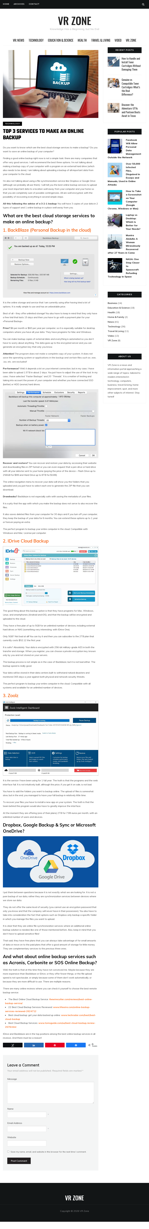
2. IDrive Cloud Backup (26, 541)
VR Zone (74, 20)
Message (12, 1078)
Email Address (14, 1123)
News (111, 321)
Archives (19, 4)
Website (11, 1137)
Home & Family (116, 317)
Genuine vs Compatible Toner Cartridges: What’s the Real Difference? (131, 87)
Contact (34, 4)
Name (10, 1108)
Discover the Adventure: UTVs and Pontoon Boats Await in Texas (131, 110)
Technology (36, 40)
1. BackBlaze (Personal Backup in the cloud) (47, 230)
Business (112, 303)
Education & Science (60, 40)
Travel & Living (100, 40)
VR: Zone (131, 40)
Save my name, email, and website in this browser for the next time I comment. (48, 1151)
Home (6, 4)
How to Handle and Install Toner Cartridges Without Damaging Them (131, 64)
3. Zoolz (10, 695)
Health (82, 40)
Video (118, 40)
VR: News (18, 40)
